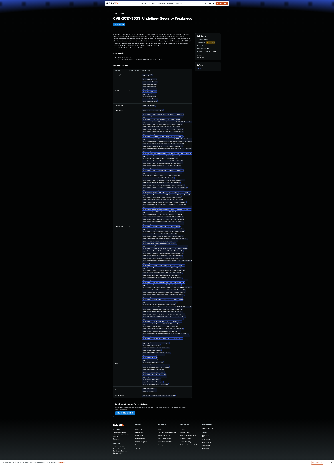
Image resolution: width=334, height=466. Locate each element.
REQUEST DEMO (119, 24)
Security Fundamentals (165, 445)
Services (152, 3)
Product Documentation (188, 435)
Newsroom (139, 435)
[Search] (206, 3)
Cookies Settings (317, 462)
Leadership (139, 432)
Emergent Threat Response (167, 432)
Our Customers (140, 438)
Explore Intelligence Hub (125, 413)
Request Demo (221, 3)
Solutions (116, 439)
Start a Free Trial (118, 447)
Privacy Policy (62, 462)
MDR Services (117, 437)
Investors (138, 445)
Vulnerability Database (165, 442)
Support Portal (185, 432)
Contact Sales (117, 453)
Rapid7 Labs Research (165, 438)
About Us (138, 429)
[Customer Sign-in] (213, 3)
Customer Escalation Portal (189, 445)
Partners (170, 3)
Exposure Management (120, 435)
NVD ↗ (199, 68)
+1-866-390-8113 (208, 428)
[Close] (331, 463)
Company (179, 3)
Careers (138, 448)
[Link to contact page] (209, 3)
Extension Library (185, 438)
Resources (161, 3)
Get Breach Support (119, 451)
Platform (143, 3)
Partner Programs (141, 442)
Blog (159, 429)
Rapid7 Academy (185, 442)
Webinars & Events (164, 435)
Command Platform (119, 433)
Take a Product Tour (120, 449)
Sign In (182, 429)
